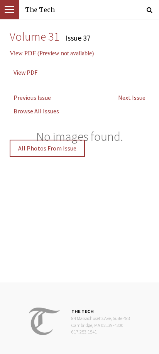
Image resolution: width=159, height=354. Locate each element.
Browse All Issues (36, 111)
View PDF (25, 72)
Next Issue (131, 97)
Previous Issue (32, 97)
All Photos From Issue (47, 148)
